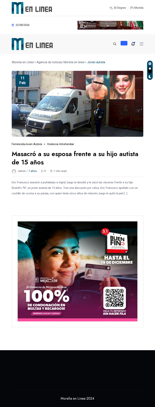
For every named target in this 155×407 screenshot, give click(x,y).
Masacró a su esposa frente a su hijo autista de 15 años (75, 158)
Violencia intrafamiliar (60, 144)
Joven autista (33, 144)
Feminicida (18, 144)
